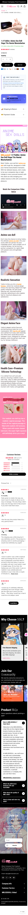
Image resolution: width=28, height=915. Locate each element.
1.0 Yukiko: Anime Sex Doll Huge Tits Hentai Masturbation (13, 43)
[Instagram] (6, 879)
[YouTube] (10, 879)
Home (3, 13)
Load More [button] (13, 605)
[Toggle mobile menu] (3, 9)
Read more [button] (14, 575)
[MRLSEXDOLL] (11, 8)
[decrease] (3, 61)
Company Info (7, 885)
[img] (5, 491)
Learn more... (6, 659)
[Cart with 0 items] (24, 8)
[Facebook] (3, 879)
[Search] (18, 8)
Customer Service (8, 890)
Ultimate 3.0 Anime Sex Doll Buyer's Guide (13, 84)
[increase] (10, 61)
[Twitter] (13, 879)
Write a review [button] (13, 476)
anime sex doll (14, 242)
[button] (24, 8)
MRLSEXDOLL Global (9, 894)
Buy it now (20, 66)
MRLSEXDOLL (15, 903)
